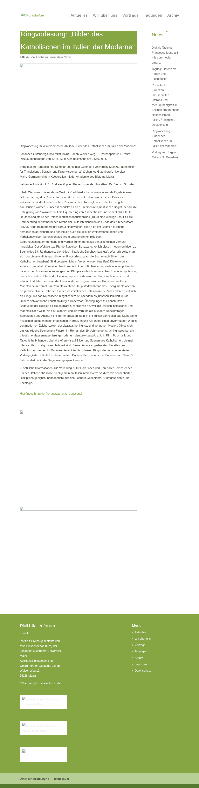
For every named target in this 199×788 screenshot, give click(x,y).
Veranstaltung (56, 57)
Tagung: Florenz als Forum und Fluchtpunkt (164, 73)
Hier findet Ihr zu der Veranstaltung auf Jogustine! (51, 393)
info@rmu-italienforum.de (44, 683)
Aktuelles (79, 15)
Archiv (173, 15)
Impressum (142, 664)
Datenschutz (143, 670)
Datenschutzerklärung (34, 778)
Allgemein (43, 57)
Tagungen (153, 15)
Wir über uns (105, 15)
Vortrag (67, 57)
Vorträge (130, 15)
